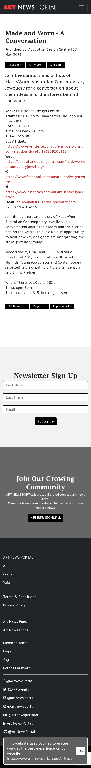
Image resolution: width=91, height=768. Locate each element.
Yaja (6, 582)
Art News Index (16, 630)
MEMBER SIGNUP (44, 517)
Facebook (15, 64)
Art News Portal (19, 723)
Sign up (9, 660)
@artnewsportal (20, 698)
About (8, 566)
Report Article (62, 306)
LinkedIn (56, 64)
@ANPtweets (17, 689)
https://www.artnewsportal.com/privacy (40, 758)
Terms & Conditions (19, 597)
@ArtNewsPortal (19, 681)
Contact (9, 574)
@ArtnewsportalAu (23, 715)
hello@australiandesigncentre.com (46, 202)
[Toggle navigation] (82, 7)
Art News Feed (15, 621)
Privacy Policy (14, 605)
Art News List (17, 306)
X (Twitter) (36, 64)
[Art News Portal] (29, 7)
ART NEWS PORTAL (18, 557)
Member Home (15, 643)
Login (7, 651)
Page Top (39, 306)
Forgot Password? (17, 668)
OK (81, 751)
